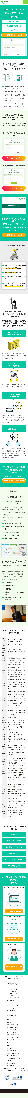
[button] (25, 2)
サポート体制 (11, 1040)
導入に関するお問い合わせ (14, 967)
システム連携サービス (13, 1011)
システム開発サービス (13, 1013)
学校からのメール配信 (14, 841)
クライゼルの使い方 (12, 1024)
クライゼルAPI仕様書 (13, 1034)
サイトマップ (11, 1056)
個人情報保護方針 (12, 1051)
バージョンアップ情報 (13, 1037)
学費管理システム (14, 834)
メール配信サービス (12, 1006)
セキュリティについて (13, 1027)
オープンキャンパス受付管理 (14, 860)
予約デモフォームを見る (14, 188)
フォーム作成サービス (13, 1008)
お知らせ (9, 1046)
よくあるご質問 (11, 1029)
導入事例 (9, 1022)
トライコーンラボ (12, 1066)
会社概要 (9, 1048)
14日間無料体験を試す (14, 911)
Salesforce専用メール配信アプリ (14, 1059)
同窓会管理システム (14, 866)
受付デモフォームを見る (14, 158)
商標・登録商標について (14, 1053)
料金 (8, 1019)
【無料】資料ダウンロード (14, 35)
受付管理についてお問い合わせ (14, 481)
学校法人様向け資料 (14, 939)
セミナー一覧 (11, 1042)
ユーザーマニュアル (12, 1032)
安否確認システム (14, 853)
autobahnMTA (11, 1063)
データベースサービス (13, 1003)
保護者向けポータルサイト (14, 847)
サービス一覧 (11, 1001)
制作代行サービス (12, 1016)
